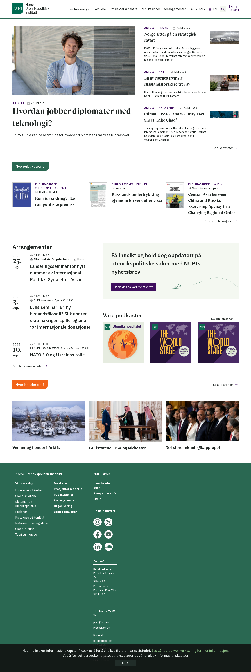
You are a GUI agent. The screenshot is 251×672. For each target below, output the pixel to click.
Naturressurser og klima (31, 523)
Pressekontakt (102, 627)
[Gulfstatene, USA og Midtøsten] (125, 422)
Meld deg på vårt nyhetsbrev (134, 287)
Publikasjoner (150, 9)
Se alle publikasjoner (219, 221)
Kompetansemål (105, 493)
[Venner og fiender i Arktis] (48, 422)
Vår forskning (78, 9)
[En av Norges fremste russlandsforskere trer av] (224, 86)
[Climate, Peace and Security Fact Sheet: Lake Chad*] (224, 126)
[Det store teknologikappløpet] (202, 422)
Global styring (24, 529)
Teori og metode (26, 534)
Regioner (21, 512)
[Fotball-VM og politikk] (123, 343)
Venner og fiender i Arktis (36, 447)
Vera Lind (121, 188)
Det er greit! (125, 663)
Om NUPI (196, 9)
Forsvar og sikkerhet (29, 490)
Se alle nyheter (223, 148)
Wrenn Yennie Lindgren (205, 188)
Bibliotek (98, 635)
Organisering (63, 506)
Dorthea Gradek (48, 192)
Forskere (99, 9)
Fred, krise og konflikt (29, 517)
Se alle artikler (223, 384)
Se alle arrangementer (27, 366)
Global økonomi (25, 496)
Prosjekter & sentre (123, 9)
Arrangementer (175, 9)
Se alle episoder (222, 319)
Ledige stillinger (65, 512)
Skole (97, 499)
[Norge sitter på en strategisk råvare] (224, 46)
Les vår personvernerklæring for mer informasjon (190, 650)
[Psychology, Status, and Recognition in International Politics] (170, 343)
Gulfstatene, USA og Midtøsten (118, 447)
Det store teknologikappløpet (193, 447)
